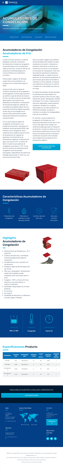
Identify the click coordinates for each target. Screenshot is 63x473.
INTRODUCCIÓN (13, 37)
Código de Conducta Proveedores (48, 457)
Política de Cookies (26, 462)
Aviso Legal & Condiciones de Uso (14, 457)
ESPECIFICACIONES (50, 37)
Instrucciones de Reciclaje (39, 459)
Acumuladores (24, 28)
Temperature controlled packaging (11, 28)
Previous (5, 174)
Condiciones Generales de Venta (25, 459)
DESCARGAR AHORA (31, 395)
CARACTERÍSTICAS (26, 37)
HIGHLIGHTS (38, 37)
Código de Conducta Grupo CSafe (31, 457)
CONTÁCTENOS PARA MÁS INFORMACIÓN (46, 147)
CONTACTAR (51, 422)
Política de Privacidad (36, 462)
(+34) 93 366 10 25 (11, 421)
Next (58, 174)
